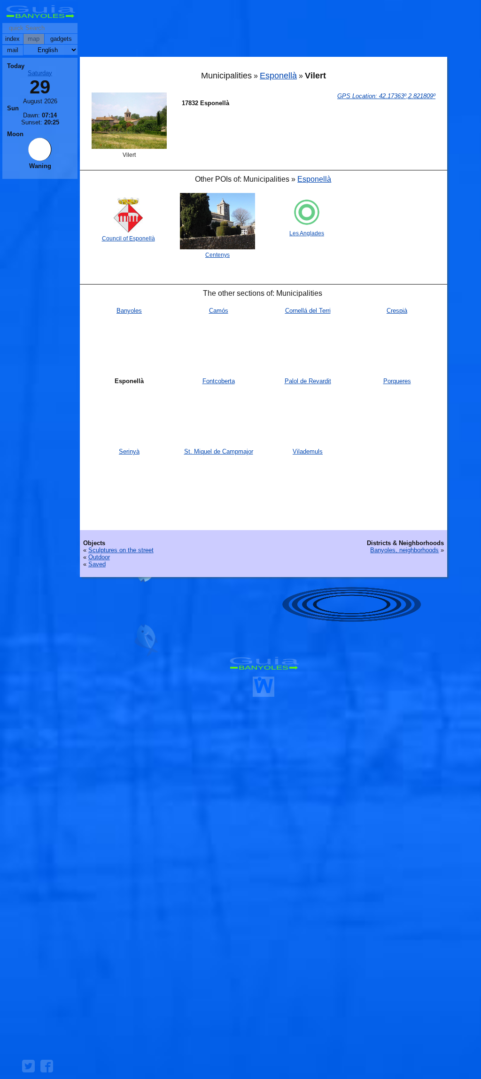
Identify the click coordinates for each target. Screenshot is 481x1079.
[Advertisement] (263, 30)
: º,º (386, 96)
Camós (218, 310)
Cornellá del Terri (308, 310)
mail (12, 50)
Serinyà (129, 451)
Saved (97, 564)
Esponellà (278, 75)
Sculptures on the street (121, 550)
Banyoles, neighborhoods (404, 550)
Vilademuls (308, 451)
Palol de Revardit (308, 381)
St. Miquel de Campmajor (218, 451)
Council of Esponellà (128, 238)
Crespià (397, 310)
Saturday (40, 73)
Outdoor (99, 557)
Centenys (217, 255)
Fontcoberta (218, 381)
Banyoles (129, 310)
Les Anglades (306, 233)
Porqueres (397, 381)
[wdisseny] (263, 693)
